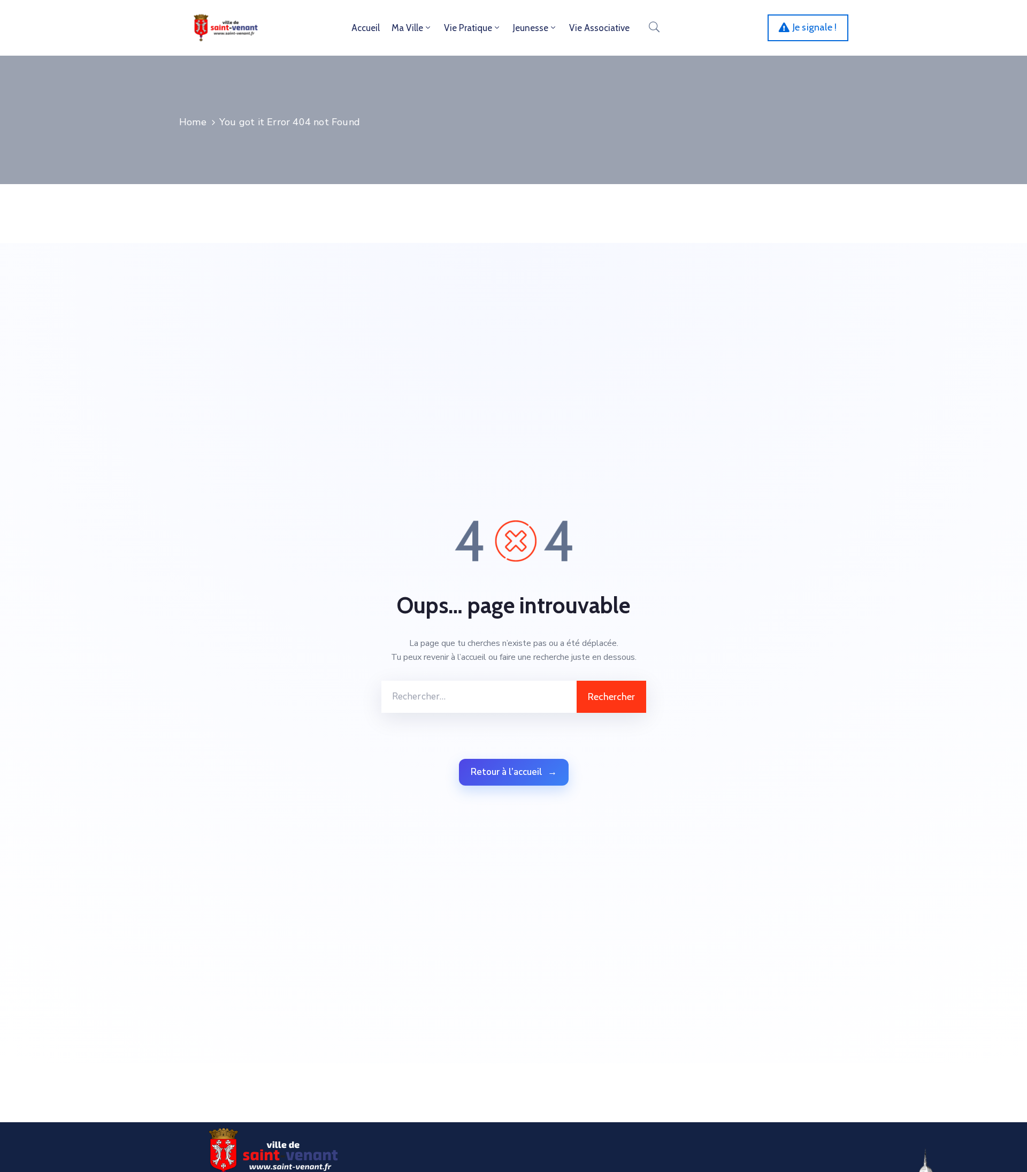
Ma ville (407, 27)
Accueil (365, 27)
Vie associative (599, 27)
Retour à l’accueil (514, 772)
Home (192, 122)
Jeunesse (530, 27)
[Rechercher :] (479, 697)
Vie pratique (468, 27)
